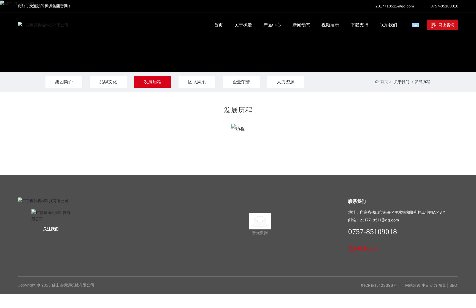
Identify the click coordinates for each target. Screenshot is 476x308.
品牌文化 (108, 81)
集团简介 (64, 81)
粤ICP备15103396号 (378, 285)
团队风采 (197, 81)
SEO (453, 285)
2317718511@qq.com (394, 6)
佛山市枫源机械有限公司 (73, 285)
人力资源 (285, 81)
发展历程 (152, 81)
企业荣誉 (241, 81)
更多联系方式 (363, 248)
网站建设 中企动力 (421, 285)
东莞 (442, 285)
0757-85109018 (444, 6)
